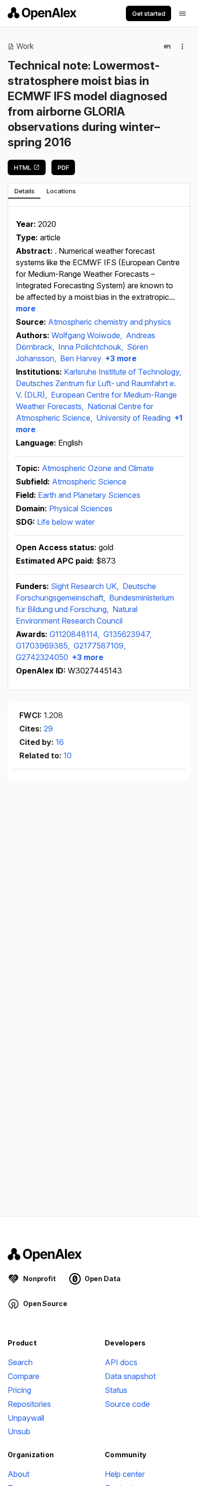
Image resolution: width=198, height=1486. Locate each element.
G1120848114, (75, 634)
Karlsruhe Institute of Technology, (122, 372)
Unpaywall (26, 1418)
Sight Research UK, (86, 586)
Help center (125, 1474)
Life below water (66, 522)
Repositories (29, 1404)
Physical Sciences (80, 508)
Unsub (19, 1431)
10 (67, 755)
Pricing (19, 1390)
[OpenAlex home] (42, 13)
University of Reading (133, 418)
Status (116, 1390)
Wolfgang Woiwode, (87, 335)
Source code (127, 1404)
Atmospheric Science (89, 481)
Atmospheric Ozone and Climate (98, 468)
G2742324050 (42, 657)
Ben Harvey (80, 358)
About (18, 1474)
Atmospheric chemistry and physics (109, 322)
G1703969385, (44, 645)
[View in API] (167, 46)
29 (48, 728)
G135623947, (127, 634)
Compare (23, 1376)
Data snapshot (130, 1376)
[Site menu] (182, 13)
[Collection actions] (182, 46)
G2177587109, (99, 645)
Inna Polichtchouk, (91, 347)
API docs (121, 1362)
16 (60, 742)
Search (20, 1362)
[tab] (24, 191)
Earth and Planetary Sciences (89, 495)
